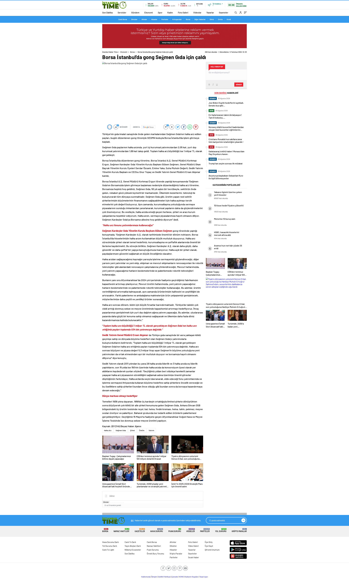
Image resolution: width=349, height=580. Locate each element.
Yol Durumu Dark (109, 546)
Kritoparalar (177, 19)
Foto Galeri (183, 12)
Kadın (170, 12)
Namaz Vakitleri (121, 530)
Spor (160, 12)
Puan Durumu (174, 530)
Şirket (132, 430)
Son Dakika (107, 12)
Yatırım (151, 430)
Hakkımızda (145, 577)
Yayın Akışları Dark (133, 546)
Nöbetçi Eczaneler (133, 549)
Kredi (229, 19)
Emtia (220, 19)
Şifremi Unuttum (212, 549)
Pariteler (164, 19)
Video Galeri (193, 546)
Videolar (197, 12)
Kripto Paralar (239, 530)
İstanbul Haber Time (110, 52)
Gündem (135, 12)
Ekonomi (148, 12)
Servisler (122, 12)
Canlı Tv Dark (130, 542)
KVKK (181, 577)
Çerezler (175, 577)
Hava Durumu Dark (110, 542)
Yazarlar (210, 12)
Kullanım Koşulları (191, 577)
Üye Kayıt (209, 546)
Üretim (141, 430)
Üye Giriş (208, 542)
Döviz (212, 19)
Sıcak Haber (193, 557)
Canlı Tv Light (108, 549)
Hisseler (154, 19)
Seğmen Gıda (121, 430)
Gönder (106, 502)
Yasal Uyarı (204, 577)
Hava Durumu (156, 530)
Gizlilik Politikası (164, 577)
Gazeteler (223, 12)
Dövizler (134, 19)
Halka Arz (107, 430)
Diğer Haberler (200, 19)
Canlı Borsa (122, 19)
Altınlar (144, 19)
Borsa (188, 19)
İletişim (154, 577)
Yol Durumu (220, 530)
